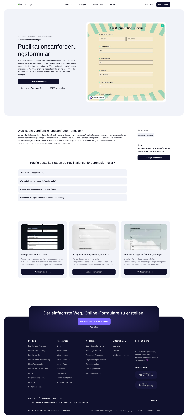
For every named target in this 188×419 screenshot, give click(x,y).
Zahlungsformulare (93, 369)
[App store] (147, 375)
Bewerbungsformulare (95, 346)
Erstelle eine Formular (37, 346)
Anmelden (149, 4)
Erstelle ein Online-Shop (38, 369)
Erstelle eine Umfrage (37, 350)
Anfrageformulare (145, 135)
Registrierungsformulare (96, 360)
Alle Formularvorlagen (95, 373)
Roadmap (32, 382)
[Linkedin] (137, 346)
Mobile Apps (62, 364)
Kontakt (116, 350)
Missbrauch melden (120, 355)
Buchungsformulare (94, 350)
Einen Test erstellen (36, 364)
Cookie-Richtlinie (153, 410)
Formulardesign (63, 360)
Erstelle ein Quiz (34, 355)
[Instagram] (142, 346)
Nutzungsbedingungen (125, 410)
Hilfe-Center (62, 350)
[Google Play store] (147, 385)
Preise (30, 373)
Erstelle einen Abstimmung (39, 360)
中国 (152, 394)
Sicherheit (61, 369)
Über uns (116, 346)
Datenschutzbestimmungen (101, 410)
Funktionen (61, 373)
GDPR (140, 410)
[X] (146, 346)
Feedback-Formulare (94, 355)
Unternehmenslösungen (37, 378)
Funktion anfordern (64, 378)
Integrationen (62, 355)
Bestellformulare (92, 364)
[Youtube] (151, 346)
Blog (59, 346)
